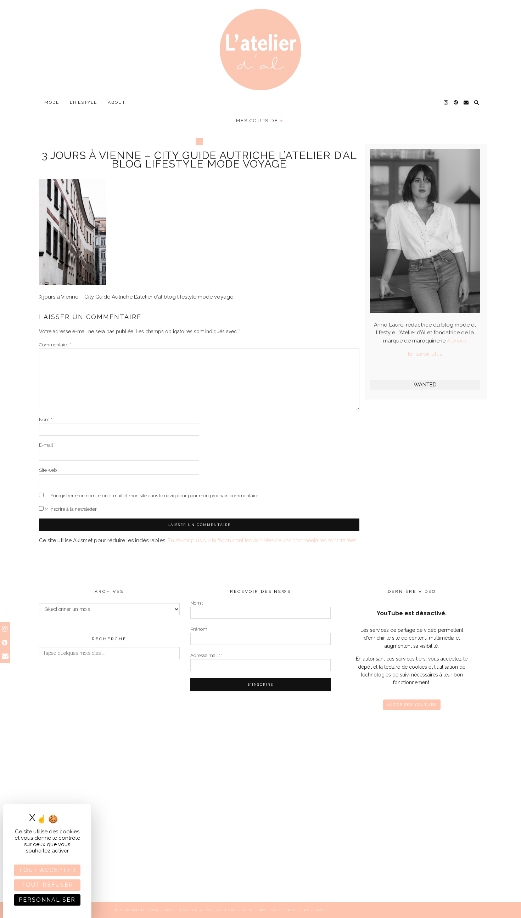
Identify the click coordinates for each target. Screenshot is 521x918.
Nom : (196, 603)
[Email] (466, 102)
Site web (48, 470)
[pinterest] (456, 102)
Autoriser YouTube (412, 705)
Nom (45, 419)
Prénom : (199, 629)
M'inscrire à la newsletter (70, 509)
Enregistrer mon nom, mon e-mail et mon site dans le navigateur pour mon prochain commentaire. (154, 495)
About (116, 102)
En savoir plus (425, 354)
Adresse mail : (206, 655)
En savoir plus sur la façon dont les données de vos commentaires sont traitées (262, 540)
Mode (51, 102)
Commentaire (55, 344)
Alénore (456, 341)
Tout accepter (47, 870)
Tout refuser (47, 885)
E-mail (47, 445)
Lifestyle (83, 102)
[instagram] (446, 102)
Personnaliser (47, 899)
